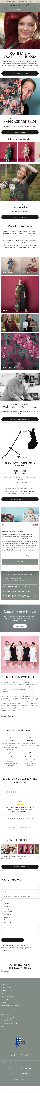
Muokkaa (19, 567)
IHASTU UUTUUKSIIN (20, 73)
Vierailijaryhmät (9, 909)
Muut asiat (7, 923)
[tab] (8, 818)
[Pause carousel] (20, 821)
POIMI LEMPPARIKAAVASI (20, 132)
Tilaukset (7, 903)
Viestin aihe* (4, 901)
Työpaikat (7, 920)
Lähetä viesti (12, 940)
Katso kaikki (20, 867)
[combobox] (19, 9)
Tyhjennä (33, 9)
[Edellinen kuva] (3, 1)
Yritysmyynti (8, 911)
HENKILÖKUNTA (6, 990)
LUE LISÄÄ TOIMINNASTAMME (20, 419)
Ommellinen (22, 1079)
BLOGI (3, 1002)
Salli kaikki (20, 561)
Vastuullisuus (5, 1015)
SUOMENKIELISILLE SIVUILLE (11, 1005)
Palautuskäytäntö (7, 1021)
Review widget (14, 827)
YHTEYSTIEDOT (6, 987)
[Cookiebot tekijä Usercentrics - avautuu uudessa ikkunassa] (30, 525)
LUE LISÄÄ (20, 626)
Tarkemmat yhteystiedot (20, 499)
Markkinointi (8, 914)
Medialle (4, 1030)
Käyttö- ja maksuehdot (9, 1024)
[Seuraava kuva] (37, 1)
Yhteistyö (7, 917)
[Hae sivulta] (6, 9)
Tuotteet (7, 906)
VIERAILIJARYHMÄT (7, 996)
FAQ (2, 1027)
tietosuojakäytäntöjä (15, 948)
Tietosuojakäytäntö (8, 1018)
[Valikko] (2, 5)
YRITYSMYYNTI (6, 999)
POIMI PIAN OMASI (20, 217)
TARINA (4, 993)
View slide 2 (22, 113)
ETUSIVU (4, 984)
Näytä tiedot (30, 556)
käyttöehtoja (28, 948)
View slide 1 (17, 113)
